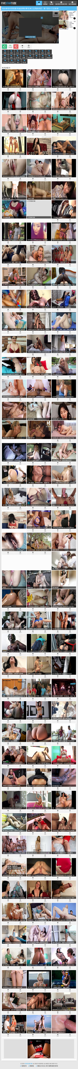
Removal (31, 1066)
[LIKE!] (4, 46)
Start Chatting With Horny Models (71, 24)
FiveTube (8, 3)
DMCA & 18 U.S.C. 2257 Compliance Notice (47, 1066)
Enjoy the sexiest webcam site (72, 14)
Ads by (21, 335)
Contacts (24, 1066)
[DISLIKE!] (15, 46)
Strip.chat (71, 17)
